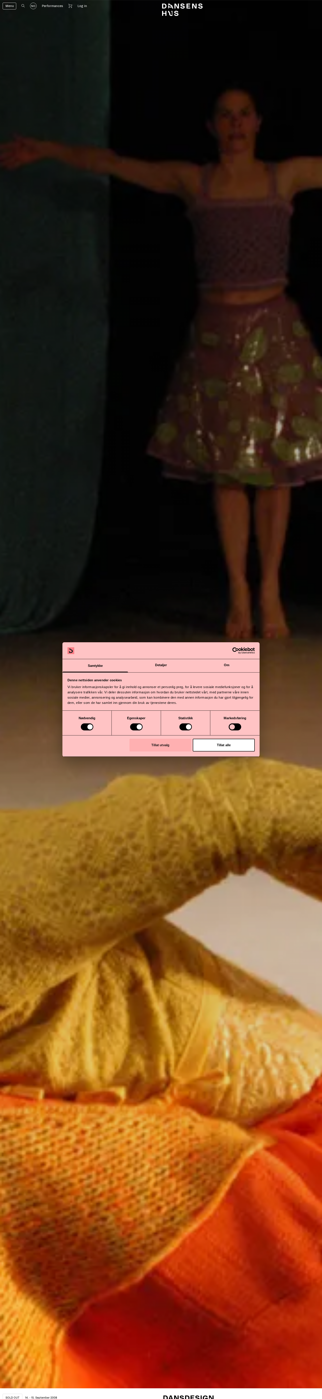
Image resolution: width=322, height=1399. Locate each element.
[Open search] (23, 5)
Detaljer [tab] (161, 665)
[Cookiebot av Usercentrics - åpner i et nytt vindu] (235, 650)
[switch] (136, 726)
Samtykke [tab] (95, 666)
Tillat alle (224, 745)
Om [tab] (226, 665)
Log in (82, 6)
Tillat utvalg (160, 745)
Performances (52, 6)
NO (33, 6)
